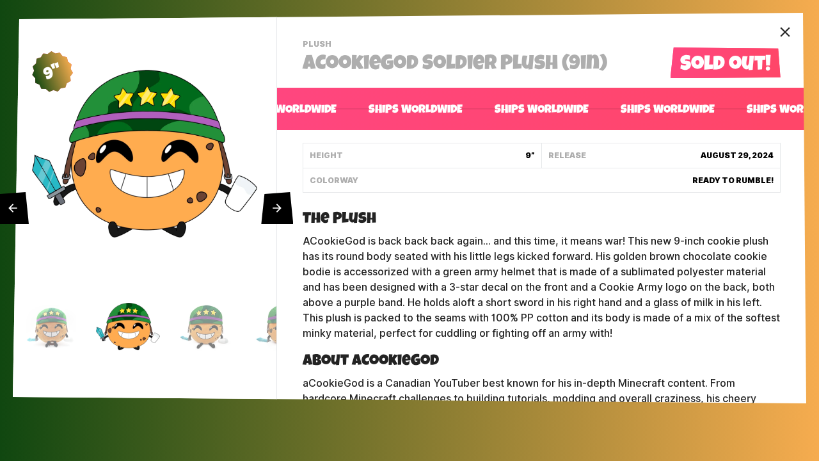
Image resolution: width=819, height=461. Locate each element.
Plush (319, 45)
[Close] (785, 32)
